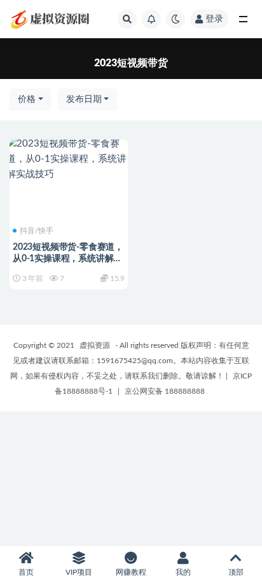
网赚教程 (131, 572)
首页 (26, 572)
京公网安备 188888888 (165, 391)
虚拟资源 (94, 345)
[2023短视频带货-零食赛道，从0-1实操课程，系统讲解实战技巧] (68, 159)
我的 (183, 572)
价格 (27, 99)
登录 (214, 19)
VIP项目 (79, 572)
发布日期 (84, 99)
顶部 (236, 572)
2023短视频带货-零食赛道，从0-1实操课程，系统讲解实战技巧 (68, 259)
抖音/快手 (36, 230)
